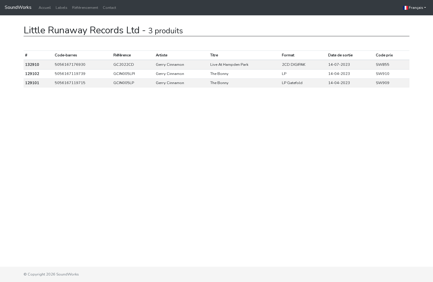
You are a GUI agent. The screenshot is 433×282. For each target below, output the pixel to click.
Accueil (45, 7)
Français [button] (415, 7)
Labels (61, 7)
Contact (109, 7)
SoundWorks (18, 7)
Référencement (85, 7)
